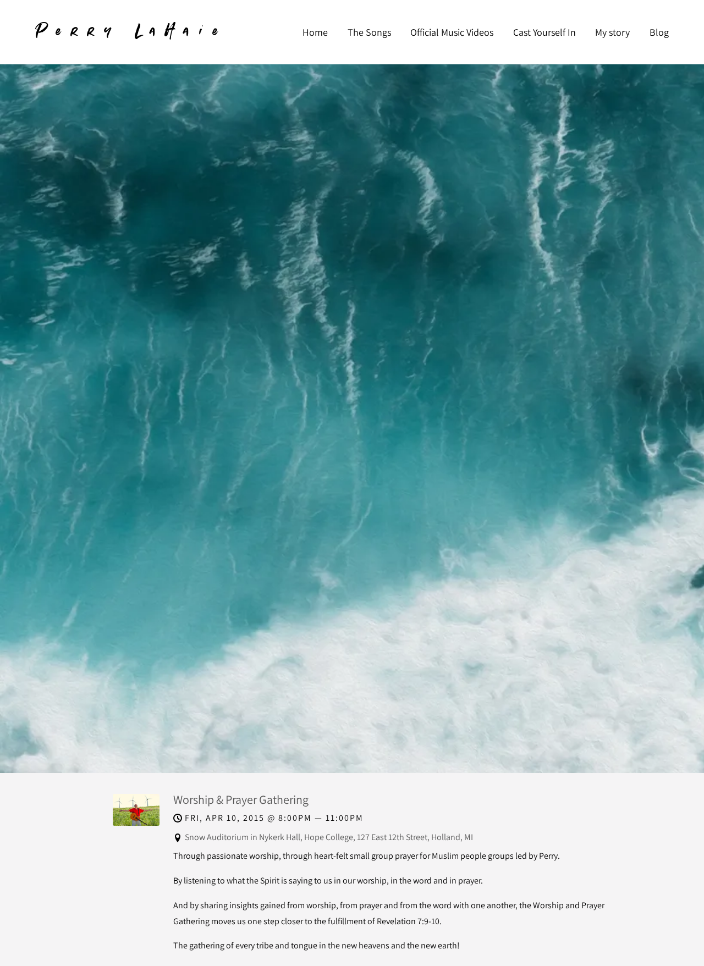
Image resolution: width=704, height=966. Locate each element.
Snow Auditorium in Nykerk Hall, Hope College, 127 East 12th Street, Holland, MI (329, 837)
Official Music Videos (451, 32)
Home (315, 32)
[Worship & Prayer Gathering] (136, 823)
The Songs (369, 32)
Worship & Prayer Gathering (241, 799)
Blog (659, 32)
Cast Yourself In (544, 32)
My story (612, 32)
